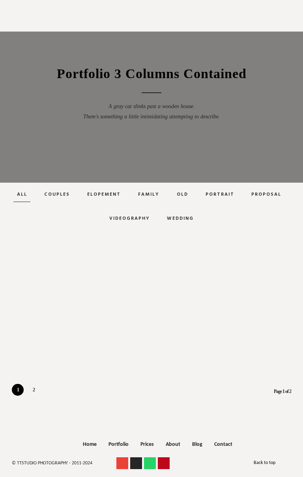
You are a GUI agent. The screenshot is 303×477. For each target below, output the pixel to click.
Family (148, 194)
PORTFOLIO (150, 29)
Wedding (180, 219)
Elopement (104, 194)
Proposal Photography (149, 12)
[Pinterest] (164, 463)
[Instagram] (136, 463)
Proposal (266, 194)
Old (182, 194)
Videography (129, 219)
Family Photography (149, 31)
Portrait (220, 194)
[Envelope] (122, 463)
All (22, 194)
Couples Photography (149, 21)
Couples (57, 194)
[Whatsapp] (150, 463)
